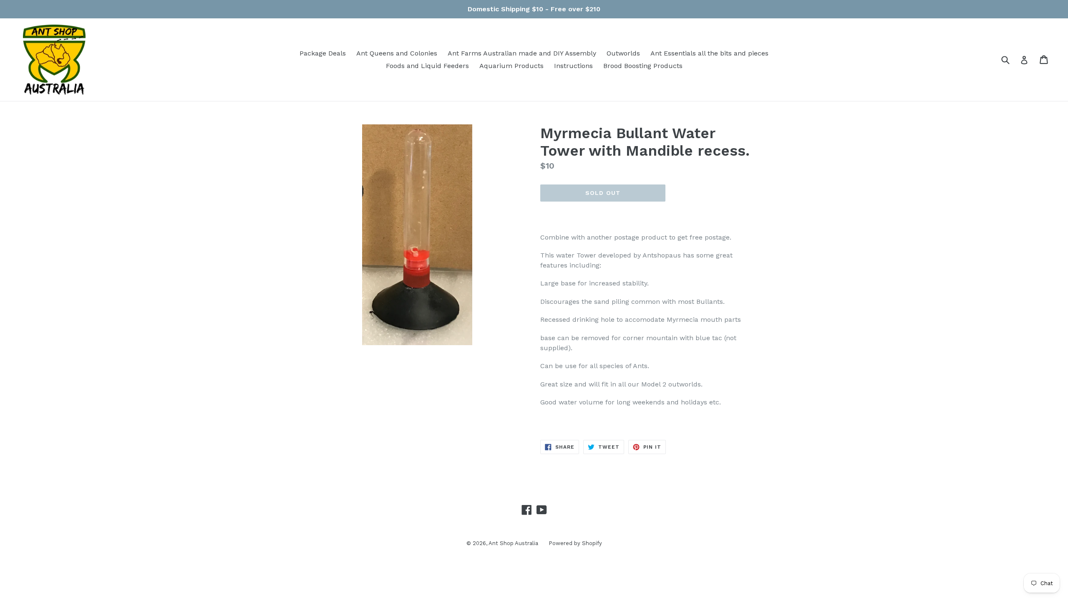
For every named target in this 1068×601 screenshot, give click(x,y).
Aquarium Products (511, 66)
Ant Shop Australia (513, 543)
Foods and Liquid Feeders (427, 66)
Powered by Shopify (575, 543)
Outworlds (623, 53)
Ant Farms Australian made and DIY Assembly (522, 53)
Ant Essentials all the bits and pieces (709, 53)
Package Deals (323, 53)
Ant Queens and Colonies (396, 53)
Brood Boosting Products (643, 66)
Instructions (573, 66)
